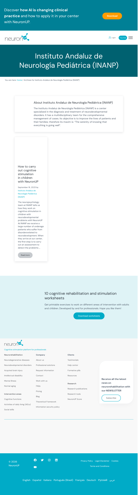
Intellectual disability (13, 375)
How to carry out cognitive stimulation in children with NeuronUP (28, 174)
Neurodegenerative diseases (16, 360)
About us (40, 360)
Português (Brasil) (63, 480)
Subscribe (111, 398)
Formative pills (74, 370)
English (26, 480)
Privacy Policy (87, 461)
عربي (112, 480)
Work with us (41, 381)
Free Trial (123, 38)
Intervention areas (12, 394)
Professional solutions (45, 365)
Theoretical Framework (46, 401)
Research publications (77, 388)
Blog (38, 396)
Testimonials (73, 360)
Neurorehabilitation (13, 355)
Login (114, 38)
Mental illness (10, 381)
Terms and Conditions (99, 466)
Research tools (74, 394)
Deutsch (91, 480)
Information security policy (48, 407)
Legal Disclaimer (102, 461)
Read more (27, 255)
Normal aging (10, 386)
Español (37, 480)
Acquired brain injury (13, 370)
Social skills (9, 409)
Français (80, 480)
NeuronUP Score (75, 399)
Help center (73, 365)
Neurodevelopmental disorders (17, 365)
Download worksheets (89, 315)
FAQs (38, 386)
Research (72, 383)
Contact (39, 375)
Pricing (39, 391)
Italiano (47, 480)
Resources (72, 375)
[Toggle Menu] (130, 37)
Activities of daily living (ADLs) (17, 404)
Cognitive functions (12, 399)
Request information (45, 370)
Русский (102, 480)
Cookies (114, 461)
